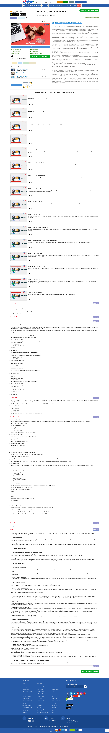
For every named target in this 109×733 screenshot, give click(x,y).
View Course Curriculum (30, 46)
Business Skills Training (26, 694)
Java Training (24, 712)
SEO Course (39, 701)
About (53, 22)
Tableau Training (40, 705)
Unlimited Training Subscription (42, 709)
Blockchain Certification (26, 693)
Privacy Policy (54, 696)
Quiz (78, 22)
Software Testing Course (41, 703)
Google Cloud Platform (26, 705)
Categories (52, 5)
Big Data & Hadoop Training (27, 691)
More (69, 5)
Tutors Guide (54, 707)
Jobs (62, 5)
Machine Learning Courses (42, 686)
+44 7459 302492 (41, 2)
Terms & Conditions (55, 705)
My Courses (74, 5)
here (25, 81)
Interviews (74, 22)
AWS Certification (25, 687)
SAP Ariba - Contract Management (23, 72)
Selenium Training (40, 700)
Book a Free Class (55, 686)
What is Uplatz (54, 710)
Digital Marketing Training (27, 700)
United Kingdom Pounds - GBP (81, 2)
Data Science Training (26, 696)
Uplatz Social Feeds (55, 709)
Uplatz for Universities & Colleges (43, 712)
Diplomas (39, 707)
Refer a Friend (54, 698)
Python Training (40, 694)
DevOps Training (25, 698)
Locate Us (53, 693)
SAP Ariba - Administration (22, 69)
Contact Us (54, 691)
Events (53, 694)
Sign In (66, 2)
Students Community (55, 703)
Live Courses (33, 5)
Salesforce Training (40, 696)
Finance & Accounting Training (28, 701)
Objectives (56, 22)
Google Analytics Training (27, 707)
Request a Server (55, 701)
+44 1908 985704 (31, 721)
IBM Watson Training (26, 710)
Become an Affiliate (55, 689)
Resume (79, 5)
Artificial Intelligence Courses (27, 686)
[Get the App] (14, 14)
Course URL (21, 18)
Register (59, 2)
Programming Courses (41, 691)
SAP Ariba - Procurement (22, 76)
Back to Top (95, 303)
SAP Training (39, 698)
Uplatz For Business (40, 710)
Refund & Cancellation (56, 700)
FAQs (80, 22)
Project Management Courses (42, 693)
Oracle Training (40, 689)
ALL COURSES (13, 18)
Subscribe (58, 5)
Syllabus (60, 22)
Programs (38, 5)
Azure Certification (25, 689)
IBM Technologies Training (27, 709)
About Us (53, 687)
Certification (45, 5)
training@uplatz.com (51, 2)
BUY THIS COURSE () (90, 10)
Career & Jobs (70, 22)
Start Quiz (13, 526)
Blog (65, 5)
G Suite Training (25, 703)
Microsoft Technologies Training (43, 687)
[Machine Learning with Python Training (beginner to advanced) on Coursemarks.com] (76, 701)
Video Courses (26, 5)
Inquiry (71, 2)
